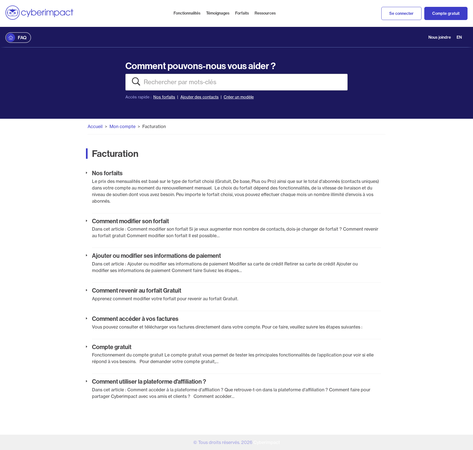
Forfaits (242, 13)
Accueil (95, 126)
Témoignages (217, 13)
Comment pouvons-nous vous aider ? (200, 66)
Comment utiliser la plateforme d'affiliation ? (149, 381)
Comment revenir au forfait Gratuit (136, 290)
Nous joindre (439, 37)
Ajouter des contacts (199, 97)
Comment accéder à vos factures (135, 318)
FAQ (22, 37)
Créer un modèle (239, 97)
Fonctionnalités (187, 13)
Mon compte (122, 126)
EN (459, 37)
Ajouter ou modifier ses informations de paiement (156, 255)
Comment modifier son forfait (130, 221)
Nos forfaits (164, 97)
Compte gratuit (446, 13)
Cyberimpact (266, 442)
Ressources (265, 13)
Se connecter (401, 13)
